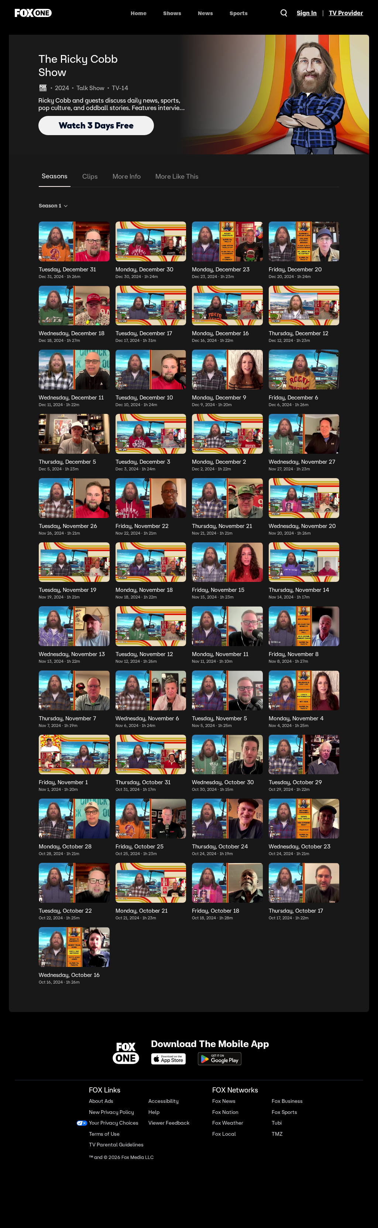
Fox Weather (224, 1114)
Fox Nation (222, 1103)
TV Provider (346, 13)
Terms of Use (104, 1124)
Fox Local (221, 1124)
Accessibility (162, 1092)
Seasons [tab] (55, 176)
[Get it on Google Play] (217, 1049)
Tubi (273, 1114)
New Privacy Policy (111, 1103)
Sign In (307, 13)
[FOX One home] (33, 13)
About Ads (101, 1092)
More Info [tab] (127, 176)
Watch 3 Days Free (96, 125)
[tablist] (189, 176)
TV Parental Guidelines (103, 1135)
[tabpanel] (189, 592)
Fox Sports (280, 1103)
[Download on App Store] (168, 1049)
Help (152, 1103)
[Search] (283, 12)
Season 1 (50, 205)
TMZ (273, 1124)
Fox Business (283, 1092)
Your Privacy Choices (113, 1114)
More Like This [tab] (177, 176)
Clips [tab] (90, 176)
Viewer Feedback (167, 1114)
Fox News (221, 1092)
